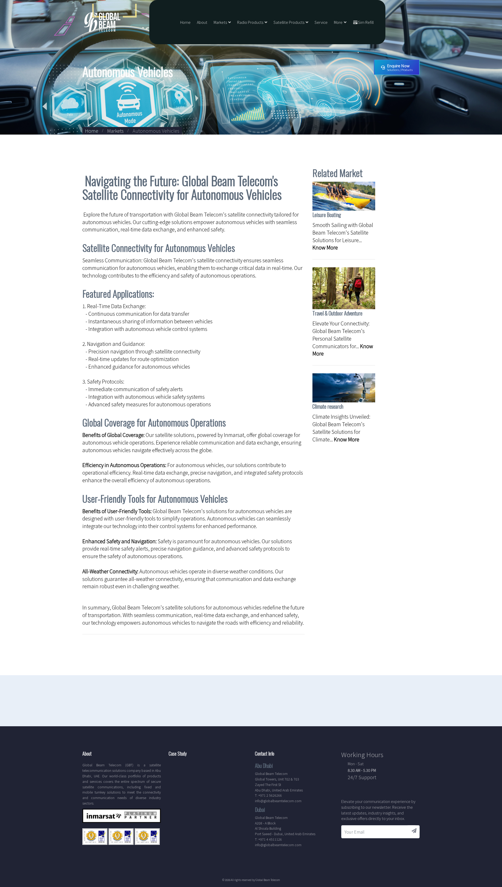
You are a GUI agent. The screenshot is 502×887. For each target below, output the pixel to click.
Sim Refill (366, 22)
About (202, 22)
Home (185, 22)
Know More (325, 247)
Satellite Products (288, 22)
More (338, 22)
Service (321, 22)
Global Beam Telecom (267, 880)
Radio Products (250, 22)
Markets (220, 22)
